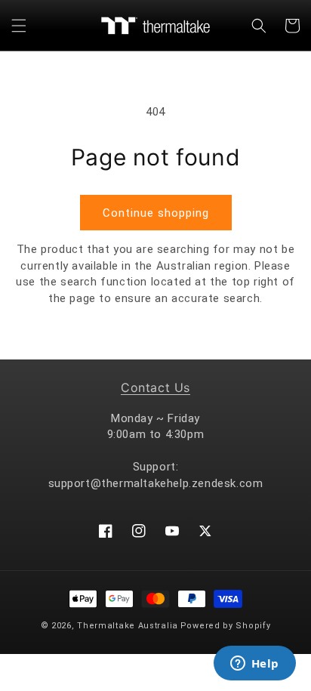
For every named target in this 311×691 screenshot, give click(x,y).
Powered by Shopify (225, 626)
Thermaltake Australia (127, 626)
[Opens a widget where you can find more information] (254, 664)
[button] (18, 25)
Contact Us (155, 387)
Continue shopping (156, 213)
